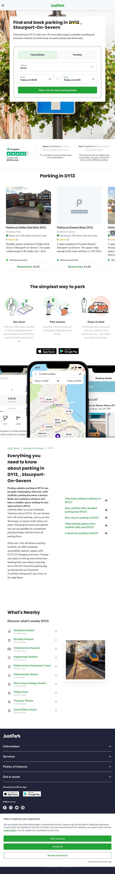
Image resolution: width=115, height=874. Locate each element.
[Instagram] (11, 807)
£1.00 (79, 266)
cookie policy (10, 830)
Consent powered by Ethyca (98, 862)
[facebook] (5, 807)
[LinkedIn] (23, 807)
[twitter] (17, 807)
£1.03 (28, 266)
